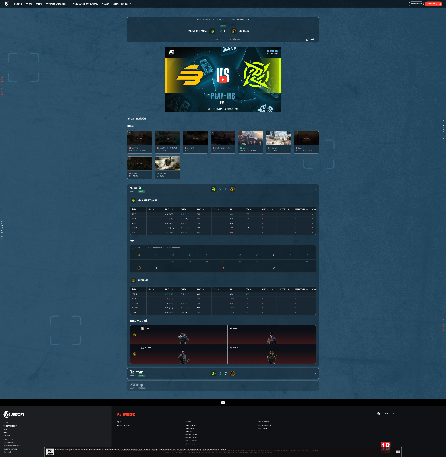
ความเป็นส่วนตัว (9, 443)
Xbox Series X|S (191, 428)
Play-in (220, 20)
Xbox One (188, 432)
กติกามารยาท (262, 428)
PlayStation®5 (191, 435)
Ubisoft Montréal (124, 425)
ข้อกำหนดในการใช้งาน (12, 446)
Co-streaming (432, 4)
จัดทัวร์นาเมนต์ (416, 4)
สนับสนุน (7, 436)
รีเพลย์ (311, 39)
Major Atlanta (203, 20)
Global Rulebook (264, 425)
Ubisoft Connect (10, 426)
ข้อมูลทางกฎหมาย (10, 449)
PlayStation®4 (191, 438)
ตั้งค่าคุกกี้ (7, 452)
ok (398, 452)
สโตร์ (5, 423)
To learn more (207, 449)
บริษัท (5, 429)
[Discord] (223, 402)
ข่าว (5, 432)
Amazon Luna (190, 444)
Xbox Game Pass (191, 425)
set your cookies (220, 449)
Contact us (8, 439)
